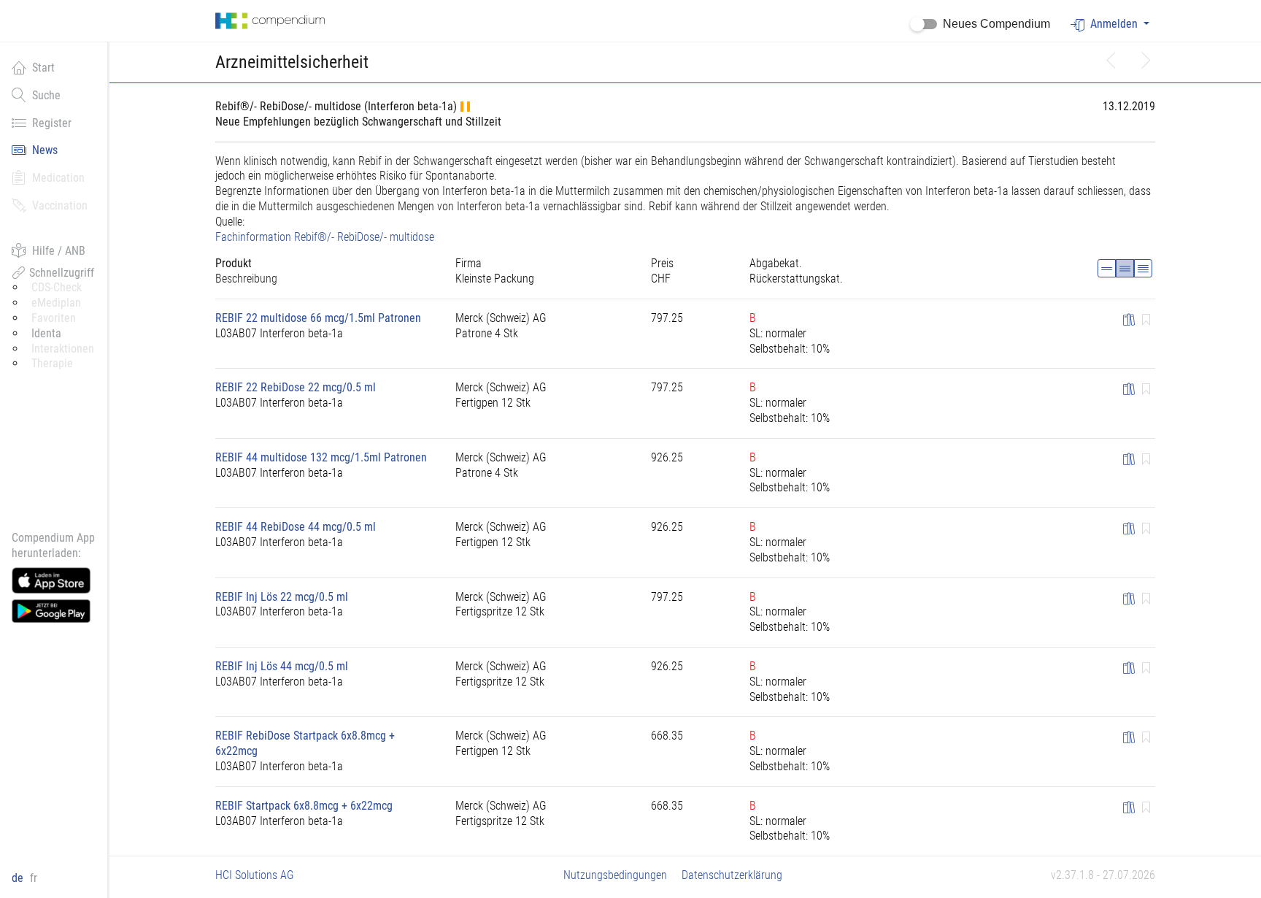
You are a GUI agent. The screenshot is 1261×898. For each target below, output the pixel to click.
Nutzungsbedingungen (615, 875)
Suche (46, 95)
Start (43, 67)
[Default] (1125, 268)
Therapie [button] (52, 363)
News (45, 150)
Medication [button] (58, 178)
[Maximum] (1143, 268)
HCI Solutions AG (254, 875)
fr (33, 878)
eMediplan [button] (56, 303)
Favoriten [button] (53, 318)
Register (52, 123)
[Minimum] (1107, 268)
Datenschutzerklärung (732, 875)
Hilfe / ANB (58, 251)
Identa (46, 333)
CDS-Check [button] (56, 287)
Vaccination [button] (60, 205)
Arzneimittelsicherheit (292, 62)
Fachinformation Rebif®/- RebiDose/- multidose (324, 237)
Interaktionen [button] (62, 349)
